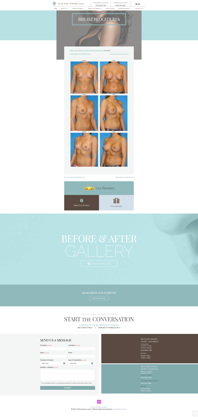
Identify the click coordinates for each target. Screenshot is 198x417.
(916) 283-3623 (120, 5)
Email (44, 352)
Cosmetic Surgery (77, 8)
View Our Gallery (101, 264)
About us (63, 8)
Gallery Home (73, 50)
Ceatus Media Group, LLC (119, 409)
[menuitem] (55, 8)
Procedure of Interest (46, 360)
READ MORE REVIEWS (99, 298)
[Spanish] (139, 4)
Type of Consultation (77, 360)
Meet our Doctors (84, 327)
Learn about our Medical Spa (108, 327)
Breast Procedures (84, 50)
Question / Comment (49, 367)
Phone (70, 352)
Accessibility (103, 407)
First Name (46, 345)
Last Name (74, 345)
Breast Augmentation (96, 50)
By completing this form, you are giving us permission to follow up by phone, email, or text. (67, 383)
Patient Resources (124, 8)
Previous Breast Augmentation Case (80, 54)
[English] (136, 4)
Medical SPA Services (94, 8)
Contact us (138, 8)
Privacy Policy (95, 407)
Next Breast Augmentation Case (119, 54)
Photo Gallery (110, 8)
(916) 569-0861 (146, 383)
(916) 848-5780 (101, 5)
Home (55, 8)
